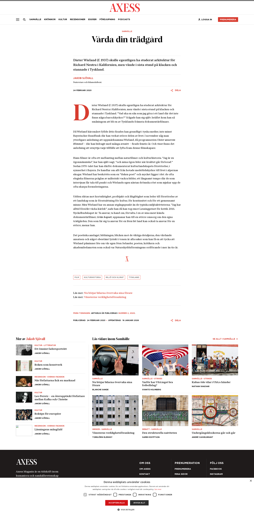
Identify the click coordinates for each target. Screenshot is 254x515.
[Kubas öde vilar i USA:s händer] (215, 367)
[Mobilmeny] (17, 19)
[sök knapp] (24, 19)
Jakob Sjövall (83, 78)
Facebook (216, 469)
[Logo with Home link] (125, 7)
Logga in (206, 19)
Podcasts (124, 19)
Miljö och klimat (115, 277)
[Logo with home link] (60, 462)
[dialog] (127, 496)
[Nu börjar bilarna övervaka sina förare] (115, 367)
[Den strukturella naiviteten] (165, 416)
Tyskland (134, 277)
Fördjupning (107, 19)
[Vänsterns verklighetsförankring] (115, 416)
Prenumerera (228, 19)
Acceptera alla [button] (117, 502)
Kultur (63, 19)
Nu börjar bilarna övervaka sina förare (108, 293)
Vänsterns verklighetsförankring (105, 297)
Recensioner (77, 19)
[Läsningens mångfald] (50, 429)
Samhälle (35, 19)
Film (77, 277)
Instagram (216, 474)
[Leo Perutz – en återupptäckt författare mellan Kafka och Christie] (50, 398)
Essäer (92, 19)
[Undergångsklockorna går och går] (215, 416)
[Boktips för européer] (50, 415)
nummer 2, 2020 (127, 313)
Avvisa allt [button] (139, 502)
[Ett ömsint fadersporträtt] (50, 351)
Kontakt (144, 474)
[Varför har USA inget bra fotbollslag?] (165, 367)
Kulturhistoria (92, 277)
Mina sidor (181, 474)
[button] (127, 509)
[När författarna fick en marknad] (50, 381)
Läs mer (157, 489)
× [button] (251, 481)
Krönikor (50, 19)
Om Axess (145, 469)
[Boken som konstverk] (50, 366)
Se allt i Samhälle (224, 339)
